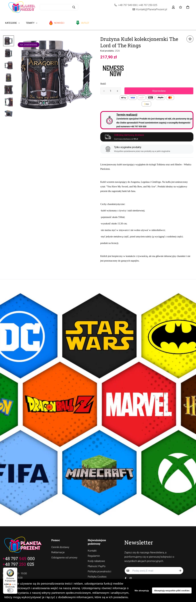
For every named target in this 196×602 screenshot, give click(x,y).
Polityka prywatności (99, 571)
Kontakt (92, 550)
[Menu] (15, 569)
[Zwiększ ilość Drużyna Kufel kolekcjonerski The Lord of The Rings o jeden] (117, 91)
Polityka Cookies (97, 576)
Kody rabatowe (96, 561)
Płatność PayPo (97, 566)
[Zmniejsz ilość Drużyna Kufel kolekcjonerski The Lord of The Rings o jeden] (103, 91)
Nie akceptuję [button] (142, 590)
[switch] (10, 590)
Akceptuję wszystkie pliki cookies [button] (172, 590)
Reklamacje (58, 552)
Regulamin (94, 555)
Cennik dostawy (60, 547)
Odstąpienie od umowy (64, 557)
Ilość (103, 83)
